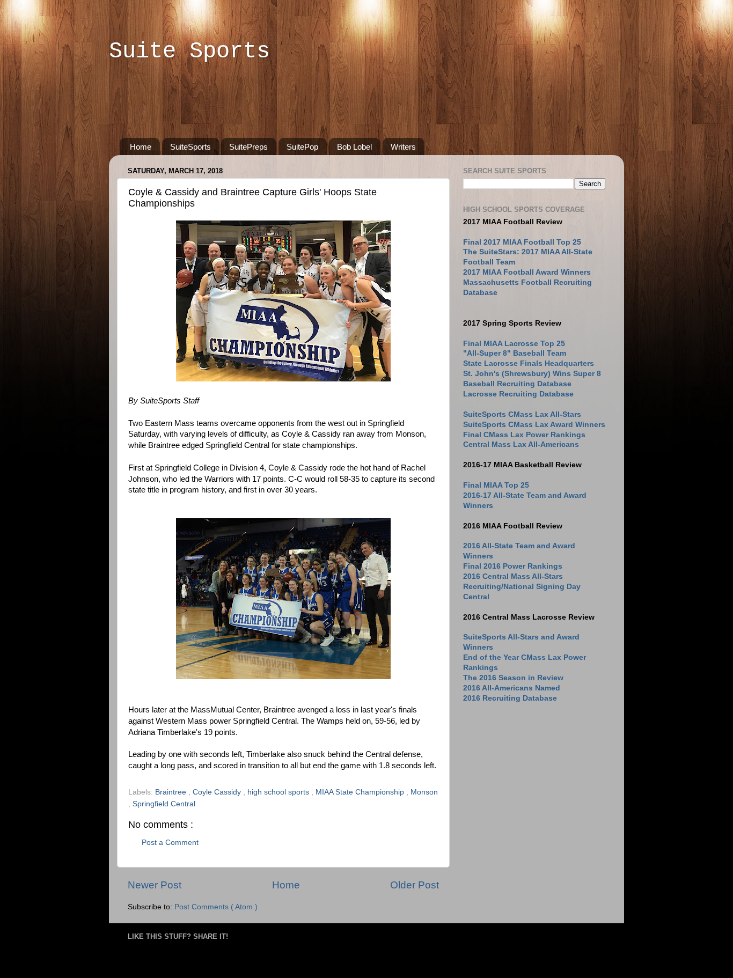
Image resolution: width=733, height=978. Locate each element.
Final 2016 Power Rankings (512, 566)
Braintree (171, 792)
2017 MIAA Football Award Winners (527, 272)
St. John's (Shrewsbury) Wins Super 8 (532, 374)
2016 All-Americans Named (511, 688)
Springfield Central (164, 804)
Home (140, 146)
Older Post (414, 885)
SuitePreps (248, 146)
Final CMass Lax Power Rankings (524, 435)
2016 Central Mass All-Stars (513, 576)
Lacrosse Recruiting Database (518, 394)
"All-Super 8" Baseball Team (514, 353)
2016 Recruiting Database (510, 698)
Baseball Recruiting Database (517, 384)
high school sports (279, 792)
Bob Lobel (354, 146)
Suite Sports (189, 51)
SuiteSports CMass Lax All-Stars (522, 414)
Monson (424, 792)
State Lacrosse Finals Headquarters (528, 363)
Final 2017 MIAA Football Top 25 (522, 242)
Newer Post (154, 885)
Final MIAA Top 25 (496, 485)
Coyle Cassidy (218, 792)
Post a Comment (170, 843)
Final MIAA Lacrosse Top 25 (514, 344)
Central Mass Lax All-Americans (521, 444)
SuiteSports (190, 146)
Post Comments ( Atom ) (216, 907)
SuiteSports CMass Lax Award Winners (534, 425)
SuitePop (302, 146)
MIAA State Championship (361, 792)
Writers (403, 146)
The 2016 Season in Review (513, 678)
